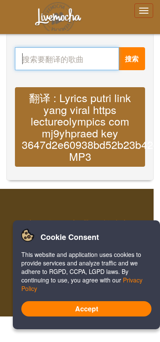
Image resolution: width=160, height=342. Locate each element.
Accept (86, 309)
